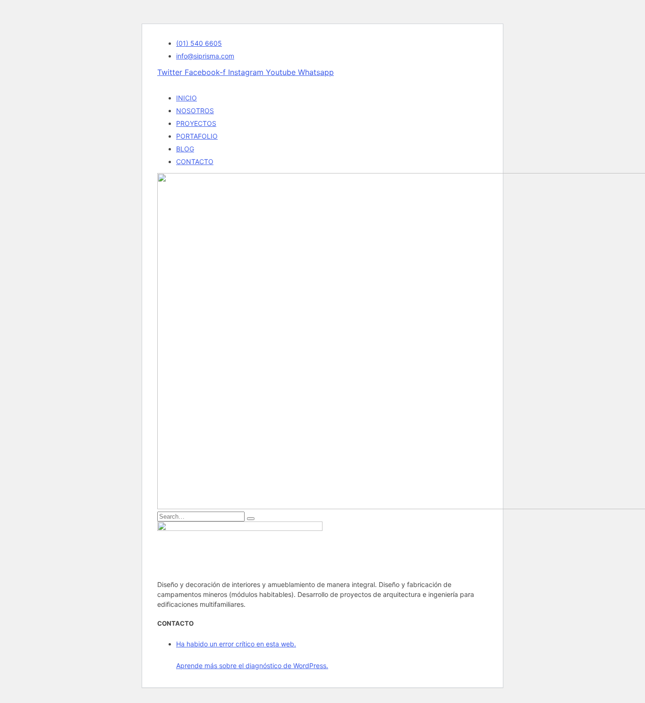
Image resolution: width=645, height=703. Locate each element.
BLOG (185, 149)
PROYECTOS (196, 123)
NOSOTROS (195, 111)
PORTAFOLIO (197, 136)
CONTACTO (194, 161)
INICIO (186, 98)
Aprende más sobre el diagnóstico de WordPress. (252, 666)
